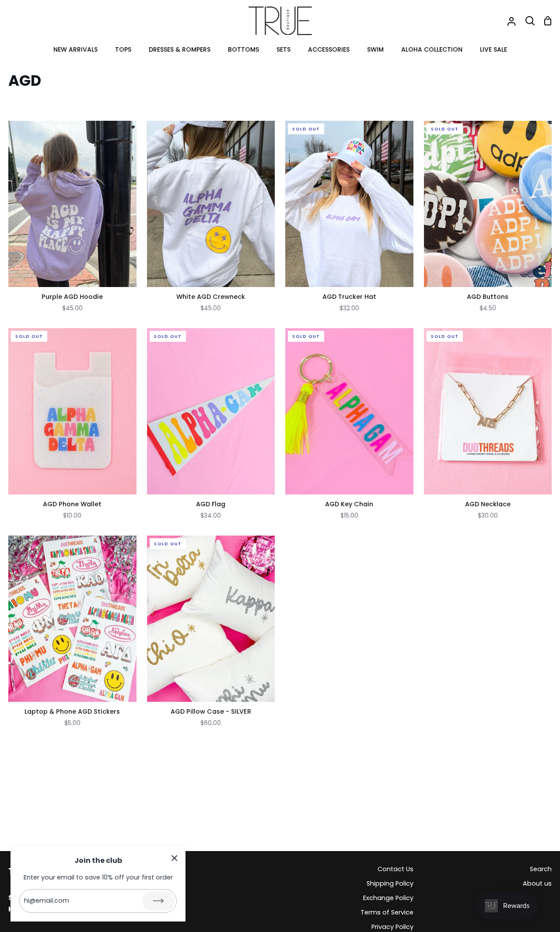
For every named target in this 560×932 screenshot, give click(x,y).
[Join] (158, 901)
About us (537, 883)
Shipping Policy (390, 883)
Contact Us (395, 869)
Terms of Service (386, 912)
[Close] (175, 857)
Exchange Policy (388, 897)
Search (541, 869)
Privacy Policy (392, 926)
